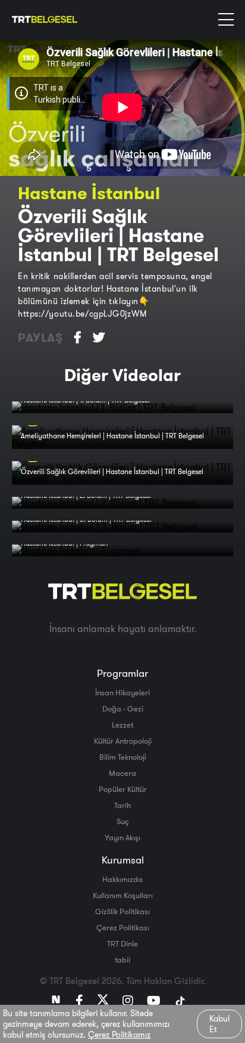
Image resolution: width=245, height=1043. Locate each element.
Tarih (122, 805)
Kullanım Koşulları (123, 895)
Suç (123, 821)
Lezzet (122, 724)
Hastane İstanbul (89, 193)
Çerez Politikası (122, 927)
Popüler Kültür (123, 789)
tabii (122, 959)
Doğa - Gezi (122, 708)
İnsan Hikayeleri (122, 692)
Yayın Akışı (122, 837)
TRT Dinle (122, 943)
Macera (122, 773)
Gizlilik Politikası (122, 911)
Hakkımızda (122, 879)
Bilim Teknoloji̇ (122, 757)
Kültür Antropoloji (123, 740)
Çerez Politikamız (119, 1034)
